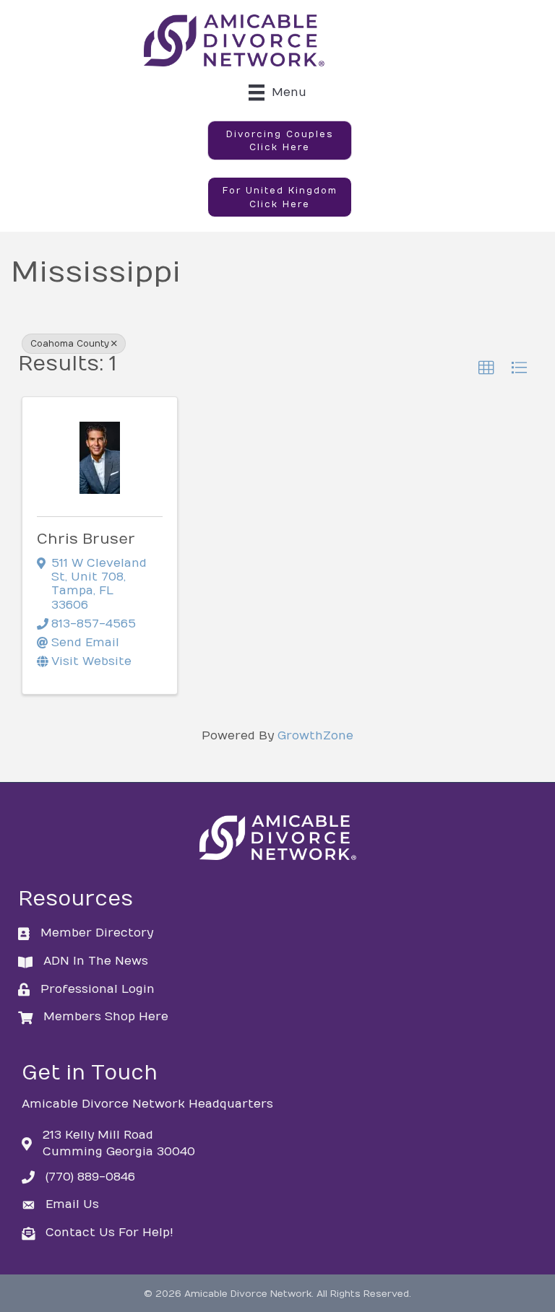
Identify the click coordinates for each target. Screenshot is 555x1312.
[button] (279, 141)
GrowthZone (315, 735)
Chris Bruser (86, 539)
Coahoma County (69, 344)
